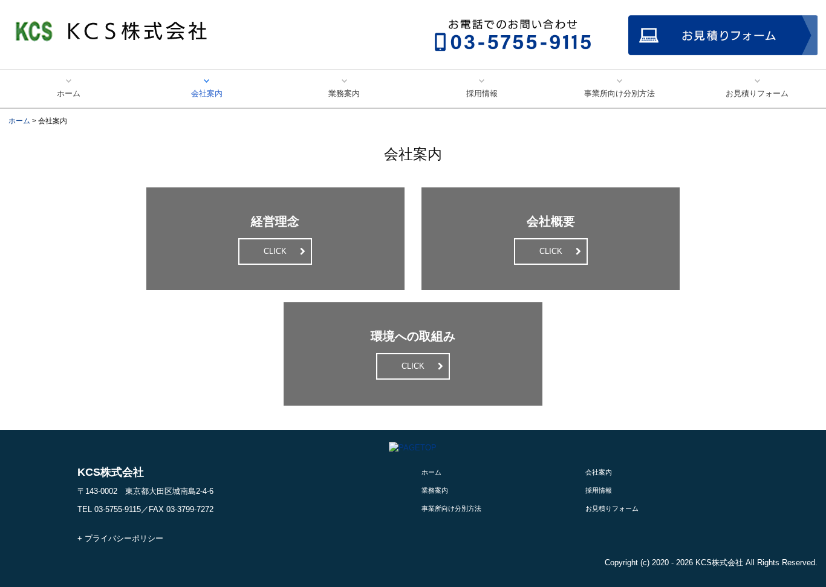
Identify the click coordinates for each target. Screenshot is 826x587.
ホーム (68, 93)
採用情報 (482, 93)
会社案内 (207, 93)
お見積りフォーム (757, 93)
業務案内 (344, 93)
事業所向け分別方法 (619, 93)
